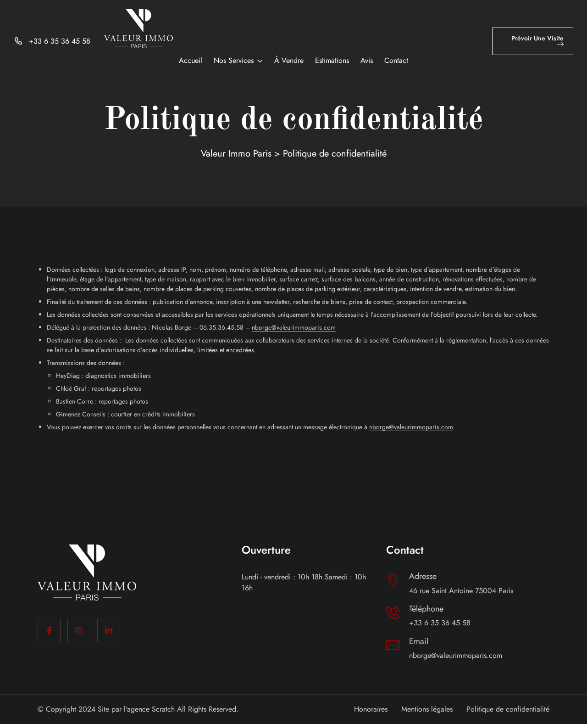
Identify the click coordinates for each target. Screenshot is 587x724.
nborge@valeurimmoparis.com (455, 655)
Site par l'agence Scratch (136, 709)
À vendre (289, 60)
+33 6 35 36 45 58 (59, 41)
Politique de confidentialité (507, 709)
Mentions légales (427, 709)
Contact (396, 60)
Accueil (190, 60)
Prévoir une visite (537, 38)
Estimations (332, 60)
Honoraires (371, 709)
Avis (366, 60)
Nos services (234, 60)
